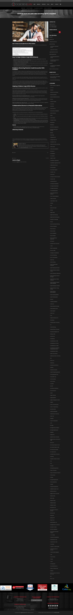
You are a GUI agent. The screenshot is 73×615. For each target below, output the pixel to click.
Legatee (51, 402)
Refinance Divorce (53, 491)
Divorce (14, 152)
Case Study (52, 135)
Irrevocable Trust (53, 376)
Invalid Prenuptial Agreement (55, 372)
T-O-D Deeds (52, 534)
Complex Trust (52, 172)
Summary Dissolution (53, 529)
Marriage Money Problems (54, 427)
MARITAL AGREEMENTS (48, 8)
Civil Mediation (52, 153)
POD (51, 463)
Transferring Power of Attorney (54, 549)
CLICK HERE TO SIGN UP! (36, 600)
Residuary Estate (53, 505)
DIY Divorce (52, 241)
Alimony (51, 99)
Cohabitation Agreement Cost (55, 162)
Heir (51, 358)
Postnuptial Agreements (54, 468)
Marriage (51, 425)
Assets (51, 115)
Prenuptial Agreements (54, 479)
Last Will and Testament (54, 388)
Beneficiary (52, 124)
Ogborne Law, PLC (24, 612)
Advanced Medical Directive (55, 96)
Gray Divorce (52, 336)
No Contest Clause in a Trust (55, 444)
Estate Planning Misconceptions (53, 292)
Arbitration (52, 106)
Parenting (52, 456)
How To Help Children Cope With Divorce (19, 49)
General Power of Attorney (54, 329)
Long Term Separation (54, 420)
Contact (56, 4)
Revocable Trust (53, 507)
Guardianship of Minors (54, 351)
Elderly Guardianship (53, 248)
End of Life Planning (53, 255)
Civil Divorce (52, 151)
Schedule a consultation (30, 139)
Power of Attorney (53, 470)
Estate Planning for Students (55, 285)
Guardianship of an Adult (54, 345)
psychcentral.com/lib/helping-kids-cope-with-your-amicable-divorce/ (27, 127)
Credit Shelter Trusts (53, 200)
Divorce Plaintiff (53, 235)
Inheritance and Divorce (54, 365)
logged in (18, 161)
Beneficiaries (52, 122)
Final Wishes (52, 320)
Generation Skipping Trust (54, 331)
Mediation (51, 63)
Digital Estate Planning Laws (54, 217)
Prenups (51, 477)
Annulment (52, 103)
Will (50, 576)
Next (46, 158)
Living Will (51, 418)
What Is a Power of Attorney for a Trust (55, 574)
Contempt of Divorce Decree (55, 176)
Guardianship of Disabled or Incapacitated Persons (54, 348)
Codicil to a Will (52, 158)
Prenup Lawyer (52, 475)
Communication (53, 167)
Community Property (53, 169)
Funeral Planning (53, 327)
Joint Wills (52, 383)
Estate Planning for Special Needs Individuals (54, 283)
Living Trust (52, 416)
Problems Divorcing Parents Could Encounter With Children (23, 50)
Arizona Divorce (53, 108)
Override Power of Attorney (54, 454)
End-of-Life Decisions (53, 257)
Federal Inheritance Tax (54, 317)
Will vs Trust (52, 578)
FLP (50, 324)
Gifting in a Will (52, 334)
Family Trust (52, 313)
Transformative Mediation (54, 552)
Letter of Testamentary (54, 406)
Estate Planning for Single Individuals (54, 280)
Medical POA (52, 434)
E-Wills (51, 245)
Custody (51, 203)
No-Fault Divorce (53, 451)
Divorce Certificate (53, 226)
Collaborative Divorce (53, 41)
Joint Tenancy (52, 381)
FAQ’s (48, 4)
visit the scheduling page (24, 147)
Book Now (43, 4)
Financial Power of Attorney (54, 322)
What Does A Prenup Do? (54, 74)
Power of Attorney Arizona (54, 68)
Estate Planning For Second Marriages (54, 276)
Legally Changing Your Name (55, 399)
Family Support (52, 310)
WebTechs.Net (56, 612)
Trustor (51, 561)
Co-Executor (52, 155)
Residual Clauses (53, 502)
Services (38, 4)
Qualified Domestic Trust (54, 488)
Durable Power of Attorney (54, 243)
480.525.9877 (18, 0)
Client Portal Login (58, 0)
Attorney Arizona (16, 54)
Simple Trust (52, 520)
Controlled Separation (54, 190)
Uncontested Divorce (53, 566)
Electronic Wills (52, 250)
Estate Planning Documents (54, 267)
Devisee (51, 210)
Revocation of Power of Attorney (54, 510)
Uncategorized (52, 563)
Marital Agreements (53, 54)
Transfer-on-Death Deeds (54, 546)
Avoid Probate (52, 117)
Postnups (51, 465)
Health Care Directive (53, 353)
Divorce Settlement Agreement (53, 238)
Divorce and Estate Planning (55, 224)
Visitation (51, 570)
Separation (52, 515)
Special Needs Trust (53, 522)
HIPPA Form (52, 360)
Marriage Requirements (54, 430)
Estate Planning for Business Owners (55, 271)
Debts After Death (53, 207)
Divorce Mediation (53, 233)
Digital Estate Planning (54, 214)
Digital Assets (52, 212)
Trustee (51, 559)
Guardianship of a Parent (54, 343)
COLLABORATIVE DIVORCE (38, 8)
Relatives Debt (52, 495)
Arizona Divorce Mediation (54, 110)
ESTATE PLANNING (30, 8)
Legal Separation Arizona (54, 52)
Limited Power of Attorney (54, 413)
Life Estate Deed (53, 409)
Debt (51, 205)
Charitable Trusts (53, 141)
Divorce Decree (53, 228)
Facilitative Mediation (53, 301)
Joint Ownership (53, 379)
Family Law (52, 303)
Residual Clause (52, 500)
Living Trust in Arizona (53, 49)
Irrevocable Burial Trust (54, 374)
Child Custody (52, 146)
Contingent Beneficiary (54, 188)
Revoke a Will (52, 513)
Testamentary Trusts (53, 541)
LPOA (51, 423)
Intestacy (51, 367)
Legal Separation (53, 397)
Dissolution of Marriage (54, 219)
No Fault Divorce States (54, 449)
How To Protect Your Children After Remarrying (55, 77)
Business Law (52, 39)
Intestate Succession (53, 369)
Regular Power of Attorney (54, 493)
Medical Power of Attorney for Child (55, 440)
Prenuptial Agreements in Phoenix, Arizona (54, 60)
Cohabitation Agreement (54, 160)
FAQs (51, 315)
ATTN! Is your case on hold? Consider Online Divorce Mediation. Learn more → (42, 0)
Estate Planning (52, 44)
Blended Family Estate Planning (54, 130)
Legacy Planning (53, 395)
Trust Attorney (52, 556)
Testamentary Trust (53, 539)
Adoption (51, 37)
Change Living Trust (53, 139)
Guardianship (52, 338)
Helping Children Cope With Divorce (19, 51)
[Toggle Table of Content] (31, 48)
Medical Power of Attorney (54, 436)
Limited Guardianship (53, 411)
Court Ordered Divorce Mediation (54, 193)
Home (34, 4)
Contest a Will (52, 179)
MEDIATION (23, 8)
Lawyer (51, 392)
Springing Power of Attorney (55, 524)
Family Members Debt (54, 308)
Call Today (13, 0)
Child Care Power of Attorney (55, 144)
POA (51, 461)
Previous (14, 158)
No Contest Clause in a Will (54, 447)
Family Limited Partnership (54, 306)
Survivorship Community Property (54, 532)
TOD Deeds (52, 544)
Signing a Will (52, 517)
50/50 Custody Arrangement (55, 85)
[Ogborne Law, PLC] (22, 4)
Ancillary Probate (53, 101)
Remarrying (52, 498)
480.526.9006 (54, 26)
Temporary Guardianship (54, 537)
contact (36, 139)
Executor (51, 299)
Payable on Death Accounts (55, 458)
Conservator (52, 174)
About (52, 4)
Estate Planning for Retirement (55, 273)
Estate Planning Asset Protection (53, 265)
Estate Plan (52, 259)
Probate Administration (54, 486)
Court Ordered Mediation (54, 196)
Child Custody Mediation (54, 148)
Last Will (51, 386)
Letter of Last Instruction (54, 404)
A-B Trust (51, 87)
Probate (51, 484)
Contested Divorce (53, 181)
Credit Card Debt (53, 198)
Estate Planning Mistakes (54, 294)
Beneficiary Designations (54, 127)
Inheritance (52, 362)
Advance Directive (53, 94)
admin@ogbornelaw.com (54, 599)
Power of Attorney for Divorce (55, 472)
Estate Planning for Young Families (54, 289)
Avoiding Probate (53, 120)
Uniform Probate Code (54, 568)
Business (51, 132)
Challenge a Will (53, 137)
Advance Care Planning (54, 92)
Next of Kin (52, 442)
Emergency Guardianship (54, 252)
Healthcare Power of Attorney (55, 355)
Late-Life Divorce (53, 390)
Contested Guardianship (54, 183)
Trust (51, 554)
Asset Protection (53, 113)
